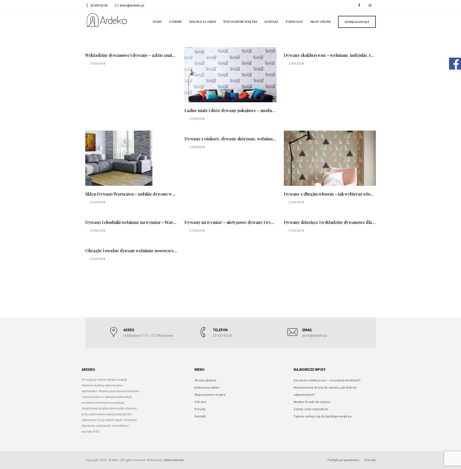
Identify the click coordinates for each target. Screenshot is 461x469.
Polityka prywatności (343, 460)
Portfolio (294, 22)
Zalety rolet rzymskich (311, 409)
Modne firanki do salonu (312, 402)
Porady (200, 409)
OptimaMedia (174, 460)
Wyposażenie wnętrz (240, 22)
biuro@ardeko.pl (132, 5)
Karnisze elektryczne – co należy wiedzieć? (327, 380)
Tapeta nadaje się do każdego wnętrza (323, 416)
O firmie (175, 22)
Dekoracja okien (202, 22)
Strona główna (205, 380)
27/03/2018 (97, 63)
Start (157, 22)
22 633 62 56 (99, 5)
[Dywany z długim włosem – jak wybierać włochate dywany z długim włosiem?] (330, 158)
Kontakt (272, 22)
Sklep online (320, 22)
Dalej (351, 276)
